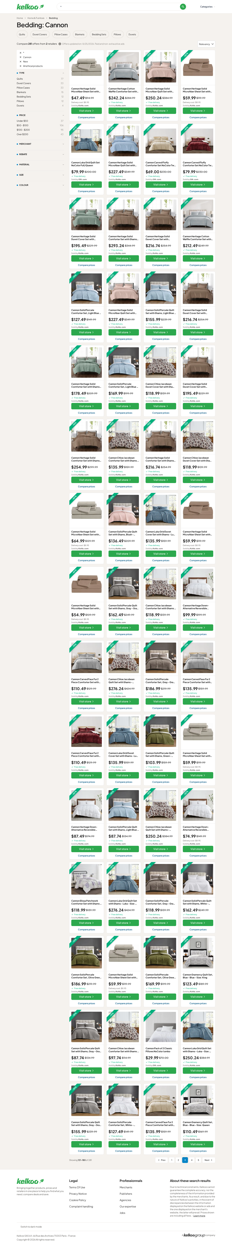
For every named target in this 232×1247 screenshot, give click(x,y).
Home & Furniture (36, 18)
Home (20, 18)
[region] (116, 34)
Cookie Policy (77, 1200)
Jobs (122, 1212)
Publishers (126, 1193)
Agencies (125, 1200)
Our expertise (128, 1206)
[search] (183, 7)
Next (207, 1160)
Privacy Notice (78, 1193)
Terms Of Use (77, 1187)
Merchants (126, 1187)
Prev (163, 1160)
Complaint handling (81, 1206)
